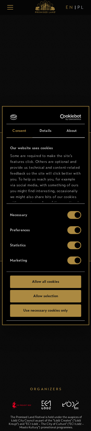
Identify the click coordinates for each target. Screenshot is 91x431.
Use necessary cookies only (45, 310)
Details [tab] (45, 130)
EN (70, 7)
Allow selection (45, 296)
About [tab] (71, 130)
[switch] (74, 230)
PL (80, 7)
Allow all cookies (45, 281)
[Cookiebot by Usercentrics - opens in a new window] (61, 117)
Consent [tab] (19, 130)
